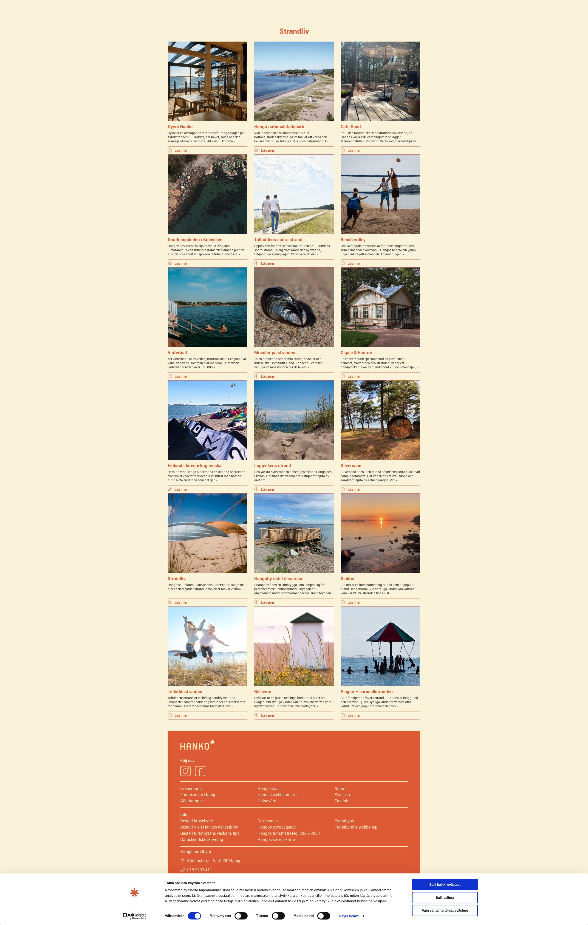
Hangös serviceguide (276, 827)
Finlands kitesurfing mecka (194, 465)
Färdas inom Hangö (198, 794)
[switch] (241, 915)
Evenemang (191, 788)
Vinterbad (177, 352)
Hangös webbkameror (277, 794)
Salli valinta (445, 898)
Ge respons (267, 820)
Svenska (342, 794)
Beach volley (353, 239)
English (341, 801)
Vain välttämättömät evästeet (445, 910)
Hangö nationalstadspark (279, 126)
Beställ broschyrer (196, 820)
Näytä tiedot (348, 916)
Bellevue (262, 691)
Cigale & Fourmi (356, 352)
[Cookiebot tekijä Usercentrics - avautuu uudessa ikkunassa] (134, 916)
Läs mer (181, 150)
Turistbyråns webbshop (356, 827)
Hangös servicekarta (276, 839)
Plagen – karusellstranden (367, 691)
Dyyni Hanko (180, 126)
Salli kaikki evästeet (445, 884)
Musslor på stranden (274, 352)
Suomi (341, 788)
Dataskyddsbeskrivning (201, 839)
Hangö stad (268, 788)
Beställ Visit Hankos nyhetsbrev (209, 827)
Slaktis (347, 578)
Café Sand (351, 126)
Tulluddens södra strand (278, 239)
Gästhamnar (191, 801)
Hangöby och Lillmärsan (278, 578)
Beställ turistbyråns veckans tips (210, 833)
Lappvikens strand (272, 465)
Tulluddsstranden (185, 691)
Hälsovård (266, 801)
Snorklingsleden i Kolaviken (195, 239)
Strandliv (177, 578)
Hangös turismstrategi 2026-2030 (288, 833)
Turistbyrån (345, 820)
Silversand (351, 465)
